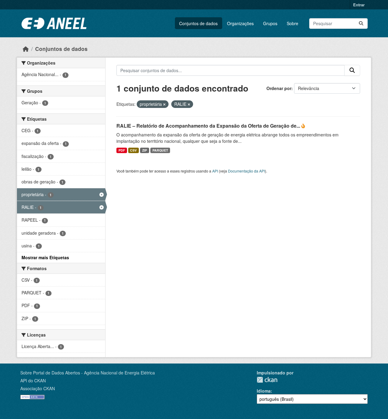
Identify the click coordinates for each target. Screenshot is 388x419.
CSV (133, 150)
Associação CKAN (37, 388)
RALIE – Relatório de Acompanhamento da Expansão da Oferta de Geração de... (208, 125)
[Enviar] (361, 23)
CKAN (267, 380)
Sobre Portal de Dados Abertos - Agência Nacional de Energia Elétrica (87, 373)
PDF (122, 150)
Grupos (270, 23)
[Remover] (164, 104)
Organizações (240, 23)
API (215, 170)
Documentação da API (246, 170)
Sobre (292, 23)
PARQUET (160, 150)
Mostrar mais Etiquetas (45, 257)
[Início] (26, 48)
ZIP (144, 150)
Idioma (264, 391)
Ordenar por (278, 88)
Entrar (359, 5)
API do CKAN (33, 380)
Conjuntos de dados (198, 23)
